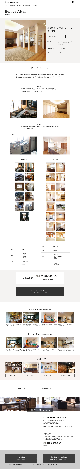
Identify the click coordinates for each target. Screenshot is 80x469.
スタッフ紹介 (50, 426)
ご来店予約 (21, 458)
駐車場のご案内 (58, 426)
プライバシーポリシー (47, 464)
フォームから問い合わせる (40, 291)
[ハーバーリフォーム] (12, 2)
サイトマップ (54, 464)
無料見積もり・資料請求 (59, 458)
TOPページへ (20, 388)
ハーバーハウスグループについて (35, 464)
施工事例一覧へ (45, 388)
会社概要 (44, 426)
